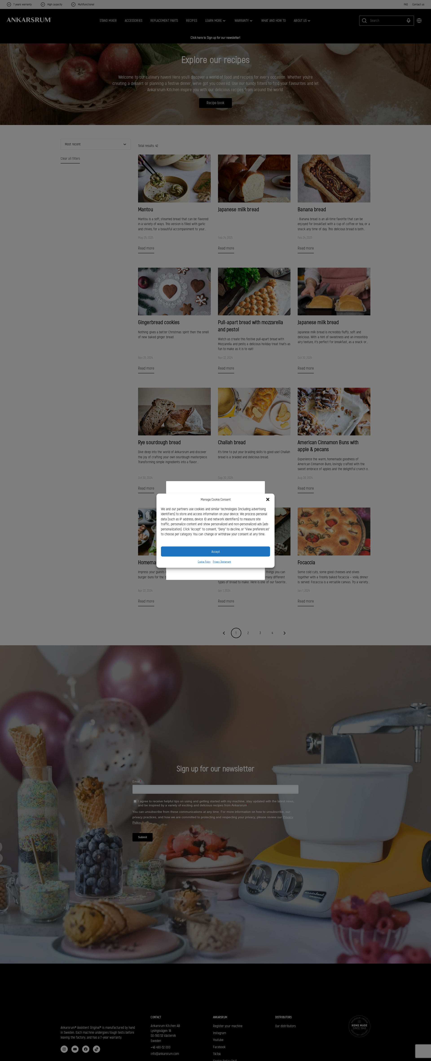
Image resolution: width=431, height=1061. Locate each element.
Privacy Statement (222, 561)
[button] (268, 499)
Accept (215, 551)
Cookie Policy (204, 561)
